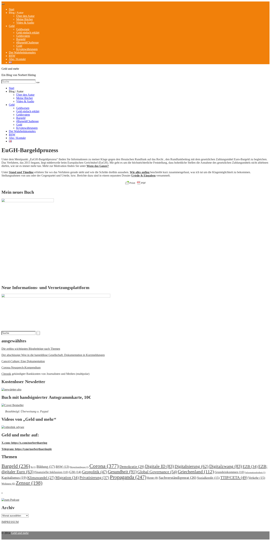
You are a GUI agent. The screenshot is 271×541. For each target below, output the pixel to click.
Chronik (6, 373)
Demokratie (131, 466)
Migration (67, 477)
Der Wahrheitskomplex (22, 52)
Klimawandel (41, 478)
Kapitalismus (14, 478)
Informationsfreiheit (255, 472)
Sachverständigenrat (177, 478)
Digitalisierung (192, 466)
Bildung (46, 467)
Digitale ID (159, 466)
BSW (12, 55)
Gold (19, 45)
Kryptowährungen (27, 49)
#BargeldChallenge (27, 42)
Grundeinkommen (229, 472)
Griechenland (196, 471)
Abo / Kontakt (17, 59)
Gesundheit (122, 471)
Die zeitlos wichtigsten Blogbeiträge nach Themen (30, 348)
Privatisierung (94, 477)
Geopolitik (94, 471)
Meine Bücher (24, 19)
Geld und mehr (20, 533)
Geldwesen (22, 29)
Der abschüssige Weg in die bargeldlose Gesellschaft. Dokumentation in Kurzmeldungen (53, 355)
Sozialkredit (208, 478)
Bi (33, 467)
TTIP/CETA (233, 477)
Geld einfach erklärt (27, 32)
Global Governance (157, 471)
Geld (12, 25)
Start (11, 9)
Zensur (29, 483)
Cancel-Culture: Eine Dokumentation (23, 361)
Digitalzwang (225, 466)
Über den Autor (25, 16)
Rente (152, 477)
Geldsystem (23, 35)
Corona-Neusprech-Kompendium (21, 367)
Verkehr (256, 478)
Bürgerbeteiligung (79, 467)
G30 (75, 472)
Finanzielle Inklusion (51, 472)
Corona (104, 466)
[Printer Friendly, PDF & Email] (135, 183)
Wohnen (8, 483)
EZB (250, 466)
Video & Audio (25, 22)
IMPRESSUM (10, 521)
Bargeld (20, 39)
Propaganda (128, 477)
